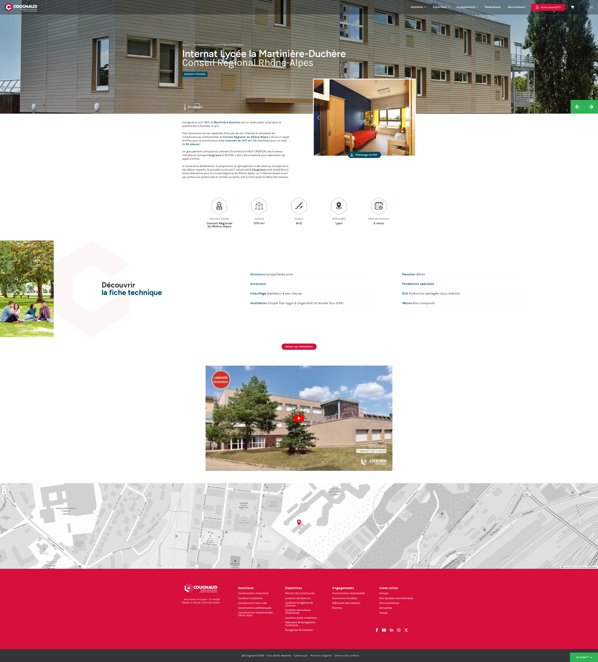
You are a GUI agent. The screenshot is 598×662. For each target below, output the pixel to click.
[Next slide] (410, 117)
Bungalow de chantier (299, 630)
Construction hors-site (252, 603)
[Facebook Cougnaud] (377, 630)
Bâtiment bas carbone (346, 603)
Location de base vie (297, 598)
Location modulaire (250, 598)
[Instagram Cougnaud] (398, 630)
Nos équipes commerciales (396, 598)
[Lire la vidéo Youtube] (299, 418)
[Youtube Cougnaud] (384, 630)
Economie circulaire (344, 598)
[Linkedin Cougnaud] (391, 630)
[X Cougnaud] (406, 630)
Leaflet (566, 567)
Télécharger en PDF (366, 154)
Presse (383, 612)
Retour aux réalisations (299, 346)
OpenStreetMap (579, 567)
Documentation (389, 603)
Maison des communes (300, 593)
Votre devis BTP (551, 7)
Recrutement (516, 7)
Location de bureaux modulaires (298, 611)
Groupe (383, 593)
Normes (337, 607)
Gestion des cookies (346, 655)
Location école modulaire (301, 617)
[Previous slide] (318, 117)
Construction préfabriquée (254, 607)
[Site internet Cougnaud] (23, 7)
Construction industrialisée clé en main (255, 614)
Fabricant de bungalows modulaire (300, 624)
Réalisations (493, 7)
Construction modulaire (253, 593)
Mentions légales (321, 655)
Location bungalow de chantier (299, 604)
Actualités (385, 607)
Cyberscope (301, 655)
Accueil (186, 44)
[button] (299, 522)
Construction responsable (348, 593)
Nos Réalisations (201, 44)
